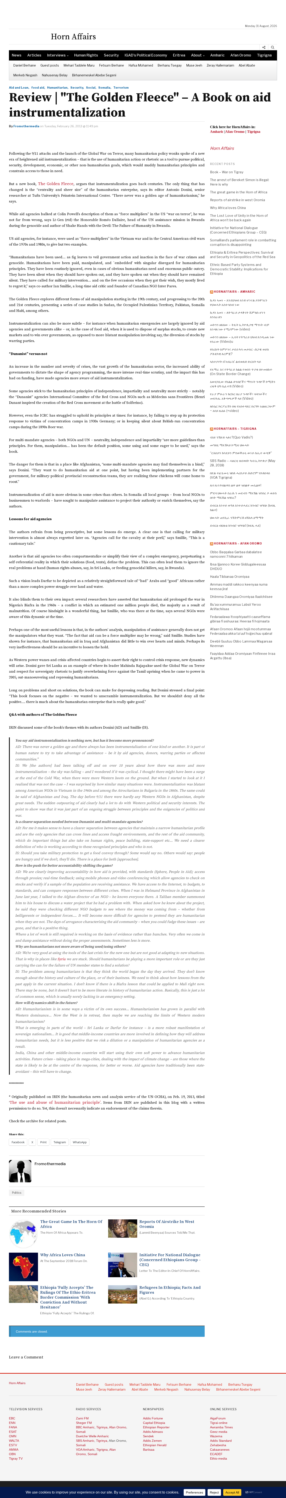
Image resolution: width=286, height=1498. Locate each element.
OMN (12, 1436)
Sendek (148, 1436)
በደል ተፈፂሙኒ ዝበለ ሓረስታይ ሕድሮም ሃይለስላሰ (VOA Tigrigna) (240, 475)
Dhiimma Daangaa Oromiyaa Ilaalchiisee (241, 597)
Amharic (217, 55)
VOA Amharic (85, 1449)
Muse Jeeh (194, 65)
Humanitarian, (57, 87)
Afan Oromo (240, 55)
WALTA (14, 1440)
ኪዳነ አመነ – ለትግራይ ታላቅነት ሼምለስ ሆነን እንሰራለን (237, 315)
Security (111, 55)
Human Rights (86, 55)
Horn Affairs (222, 148)
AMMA (13, 1449)
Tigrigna (264, 55)
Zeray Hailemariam (220, 65)
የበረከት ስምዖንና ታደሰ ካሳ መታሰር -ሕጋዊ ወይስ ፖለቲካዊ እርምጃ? (239, 351)
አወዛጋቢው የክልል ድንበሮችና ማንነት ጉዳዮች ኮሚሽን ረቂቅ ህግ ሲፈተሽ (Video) (242, 384)
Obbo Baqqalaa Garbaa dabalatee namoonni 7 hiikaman (236, 554)
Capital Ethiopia (154, 1423)
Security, (77, 87)
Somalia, (104, 87)
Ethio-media (218, 1458)
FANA (13, 1427)
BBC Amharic (85, 1427)
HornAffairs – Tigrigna (235, 428)
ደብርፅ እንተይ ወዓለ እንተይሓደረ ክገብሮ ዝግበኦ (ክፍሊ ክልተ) (242, 507)
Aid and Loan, (19, 87)
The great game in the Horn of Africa (71, 1224)
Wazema (216, 1436)
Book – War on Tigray (226, 172)
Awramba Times (221, 1427)
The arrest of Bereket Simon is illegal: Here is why (239, 182)
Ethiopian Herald (154, 1445)
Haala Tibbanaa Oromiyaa (229, 576)
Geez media (218, 1431)
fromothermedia (26, 126)
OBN (12, 1454)
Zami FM (82, 1418)
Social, (91, 87)
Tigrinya (101, 1427)
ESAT (13, 1431)
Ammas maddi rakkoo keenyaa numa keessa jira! (238, 586)
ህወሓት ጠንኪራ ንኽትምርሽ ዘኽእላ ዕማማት (237, 518)
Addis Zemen (152, 1440)
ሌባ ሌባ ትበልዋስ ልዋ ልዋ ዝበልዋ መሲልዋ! (235, 485)
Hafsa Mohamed (140, 65)
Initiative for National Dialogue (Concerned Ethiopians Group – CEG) (170, 1260)
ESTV (13, 1445)
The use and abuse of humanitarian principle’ (55, 1102)
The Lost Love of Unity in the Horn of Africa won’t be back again (239, 218)
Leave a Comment (26, 1357)
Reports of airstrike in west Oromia (166, 1224)
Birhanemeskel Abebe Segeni (94, 75)
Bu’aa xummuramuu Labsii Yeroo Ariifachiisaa (235, 607)
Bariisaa (148, 1449)
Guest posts (49, 65)
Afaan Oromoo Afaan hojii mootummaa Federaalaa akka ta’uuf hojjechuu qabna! (241, 631)
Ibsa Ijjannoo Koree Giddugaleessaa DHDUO (238, 566)
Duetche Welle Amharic (92, 1436)
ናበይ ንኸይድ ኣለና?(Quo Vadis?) (231, 437)
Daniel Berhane (24, 65)
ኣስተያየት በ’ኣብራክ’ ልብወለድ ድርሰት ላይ (235, 361)
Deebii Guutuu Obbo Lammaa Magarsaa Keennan (241, 643)
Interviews (56, 55)
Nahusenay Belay (54, 75)
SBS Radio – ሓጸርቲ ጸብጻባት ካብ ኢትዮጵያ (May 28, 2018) (242, 463)
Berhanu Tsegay (170, 65)
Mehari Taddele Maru (79, 65)
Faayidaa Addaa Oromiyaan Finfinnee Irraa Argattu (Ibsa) (242, 656)
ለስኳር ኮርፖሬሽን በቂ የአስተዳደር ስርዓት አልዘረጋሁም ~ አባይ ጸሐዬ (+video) (242, 408)
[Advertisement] (145, 12)
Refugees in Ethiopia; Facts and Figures (170, 1290)
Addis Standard (221, 1440)
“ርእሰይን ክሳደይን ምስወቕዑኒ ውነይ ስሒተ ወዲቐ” (241, 453)
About (196, 55)
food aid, (38, 87)
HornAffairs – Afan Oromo (238, 543)
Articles (34, 55)
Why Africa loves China (62, 1255)
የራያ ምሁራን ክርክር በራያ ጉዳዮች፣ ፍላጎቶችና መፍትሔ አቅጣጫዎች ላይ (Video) (238, 396)
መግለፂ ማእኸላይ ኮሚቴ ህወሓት (229, 445)
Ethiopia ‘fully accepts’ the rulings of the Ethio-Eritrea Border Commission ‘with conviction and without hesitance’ (68, 1297)
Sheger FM (84, 1423)
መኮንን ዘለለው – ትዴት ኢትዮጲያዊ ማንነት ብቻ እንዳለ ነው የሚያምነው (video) (239, 327)
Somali (81, 1431)
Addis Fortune (153, 1418)
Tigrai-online (218, 1423)
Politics (16, 1192)
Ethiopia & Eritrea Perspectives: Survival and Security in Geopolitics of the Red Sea (242, 254)
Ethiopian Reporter (156, 1427)
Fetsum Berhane (111, 65)
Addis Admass (153, 1431)
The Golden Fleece (56, 183)
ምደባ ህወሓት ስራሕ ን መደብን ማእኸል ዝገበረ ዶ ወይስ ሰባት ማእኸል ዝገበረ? (243, 495)
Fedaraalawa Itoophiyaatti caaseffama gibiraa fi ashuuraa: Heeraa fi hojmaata (240, 619)
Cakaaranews (219, 1449)
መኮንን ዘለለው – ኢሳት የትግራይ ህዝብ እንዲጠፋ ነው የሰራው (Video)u (242, 339)
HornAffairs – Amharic (234, 291)
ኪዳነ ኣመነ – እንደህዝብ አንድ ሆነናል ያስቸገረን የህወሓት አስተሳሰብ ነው (238, 302)
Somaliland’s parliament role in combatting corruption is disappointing (243, 242)
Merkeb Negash (25, 75)
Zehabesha (218, 1445)
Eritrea (179, 55)
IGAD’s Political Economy (146, 55)
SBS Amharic (85, 1440)
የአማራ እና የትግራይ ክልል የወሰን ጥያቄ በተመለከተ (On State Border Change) (241, 371)
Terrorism (121, 87)
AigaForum (218, 1418)
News (16, 55)
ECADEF (216, 1454)
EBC (12, 1418)
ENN (12, 1423)
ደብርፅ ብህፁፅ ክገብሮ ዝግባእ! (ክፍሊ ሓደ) (235, 525)
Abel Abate (247, 65)
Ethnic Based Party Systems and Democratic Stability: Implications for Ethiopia (239, 269)
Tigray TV (16, 1458)
